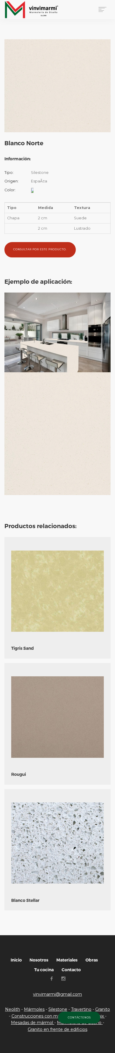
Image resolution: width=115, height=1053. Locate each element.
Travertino (81, 1009)
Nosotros (38, 960)
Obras (92, 960)
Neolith (12, 1009)
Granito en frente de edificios (57, 1029)
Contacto (71, 969)
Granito (102, 1009)
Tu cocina (44, 969)
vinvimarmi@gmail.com (57, 994)
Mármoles (34, 1009)
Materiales (67, 960)
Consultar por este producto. (40, 249)
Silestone (57, 1009)
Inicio (16, 960)
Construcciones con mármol (41, 1016)
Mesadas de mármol (32, 1022)
